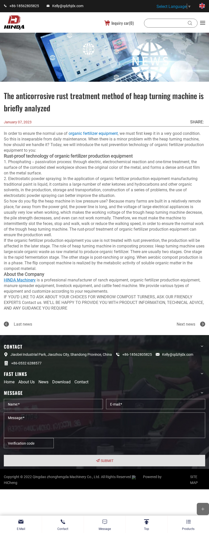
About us (26, 381)
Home (9, 381)
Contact (81, 381)
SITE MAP (194, 479)
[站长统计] (137, 476)
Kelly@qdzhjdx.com (67, 5)
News (43, 381)
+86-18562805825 (24, 5)
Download (61, 381)
